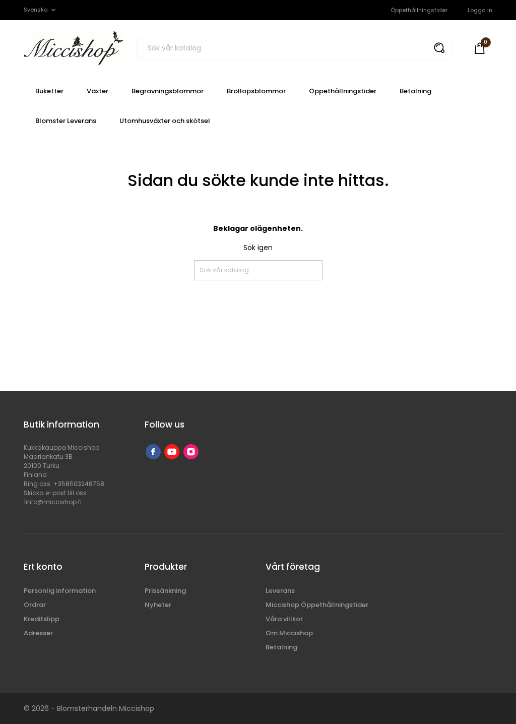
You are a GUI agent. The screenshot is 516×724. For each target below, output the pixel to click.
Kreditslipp (41, 619)
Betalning (415, 91)
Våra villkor (284, 619)
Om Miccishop (289, 633)
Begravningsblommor (168, 91)
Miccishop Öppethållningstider (317, 605)
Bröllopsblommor (256, 91)
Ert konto (43, 567)
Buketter (49, 91)
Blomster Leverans (65, 121)
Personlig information (60, 590)
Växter (97, 91)
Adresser (38, 633)
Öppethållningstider (419, 10)
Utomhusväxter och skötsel (164, 121)
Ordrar (35, 605)
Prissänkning (165, 590)
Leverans (280, 590)
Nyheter (158, 605)
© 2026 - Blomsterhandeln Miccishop (89, 708)
